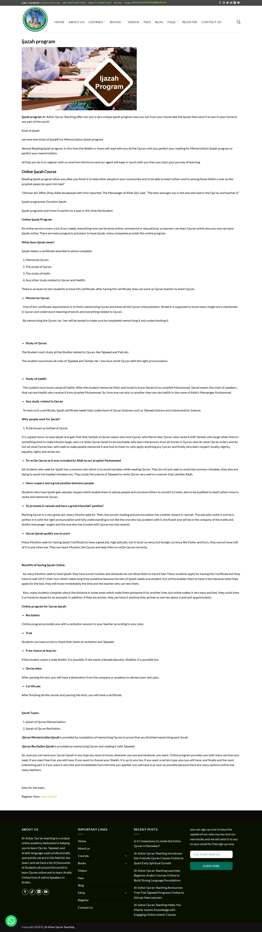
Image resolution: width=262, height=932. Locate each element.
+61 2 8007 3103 (101, 2)
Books (115, 22)
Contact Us (211, 22)
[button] (11, 921)
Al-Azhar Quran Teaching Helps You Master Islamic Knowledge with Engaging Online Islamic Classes (157, 909)
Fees (147, 22)
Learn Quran (48, 796)
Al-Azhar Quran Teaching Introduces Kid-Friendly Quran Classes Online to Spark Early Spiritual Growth (158, 858)
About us (76, 22)
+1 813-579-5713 (50, 2)
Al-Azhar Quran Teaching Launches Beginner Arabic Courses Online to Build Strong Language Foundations (157, 875)
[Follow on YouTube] (238, 3)
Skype (118, 2)
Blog (159, 22)
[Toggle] (126, 855)
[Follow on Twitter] (227, 3)
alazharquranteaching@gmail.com (148, 2)
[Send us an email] (231, 3)
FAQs (171, 22)
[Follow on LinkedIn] (235, 3)
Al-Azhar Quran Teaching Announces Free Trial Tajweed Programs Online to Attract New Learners (159, 892)
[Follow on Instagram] (224, 3)
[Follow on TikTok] (32, 892)
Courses (96, 22)
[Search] (238, 22)
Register (189, 22)
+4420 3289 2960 (76, 2)
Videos (133, 22)
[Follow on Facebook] (220, 3)
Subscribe (211, 866)
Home (59, 22)
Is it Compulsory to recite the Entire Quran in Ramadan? (157, 843)
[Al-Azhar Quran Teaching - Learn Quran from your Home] (35, 19)
